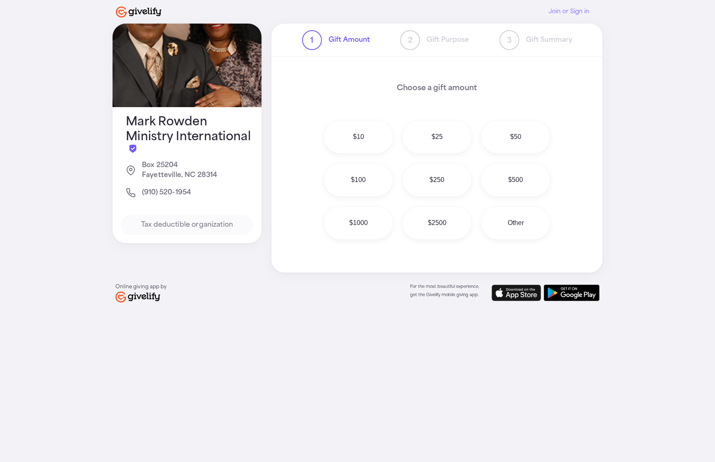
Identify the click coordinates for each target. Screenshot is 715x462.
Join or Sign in (569, 11)
